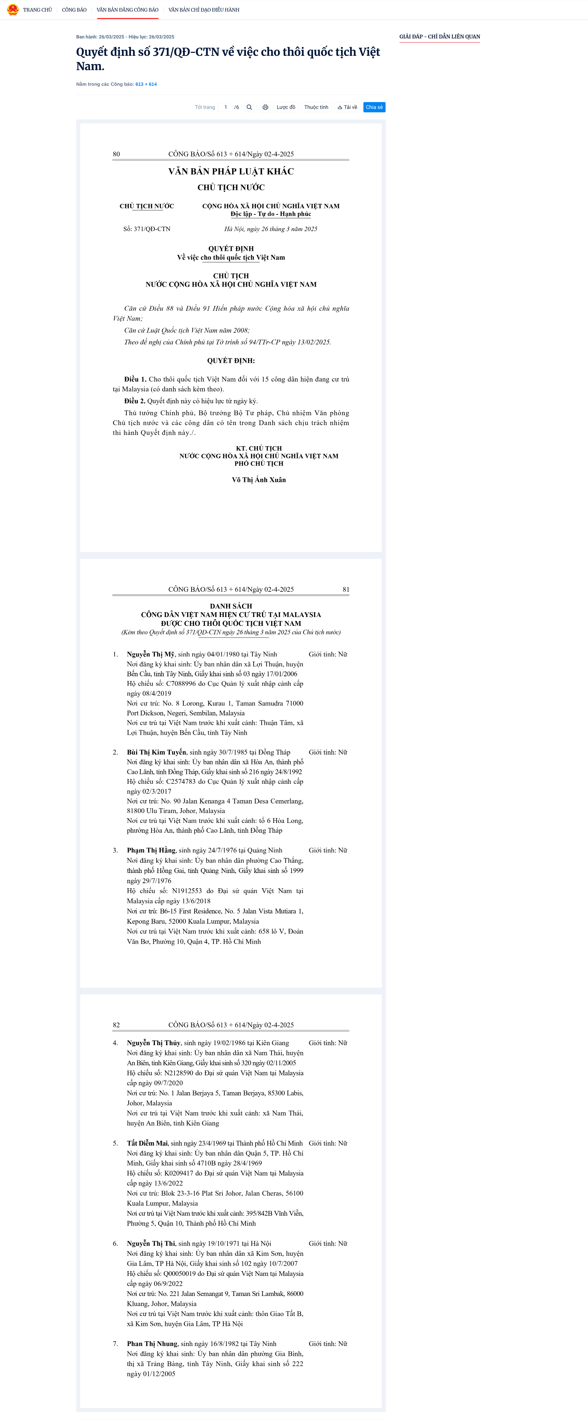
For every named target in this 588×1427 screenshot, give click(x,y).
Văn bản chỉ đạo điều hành (204, 10)
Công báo (74, 10)
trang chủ (37, 10)
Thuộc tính (316, 107)
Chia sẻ (374, 107)
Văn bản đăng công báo (128, 10)
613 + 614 (146, 84)
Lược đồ (286, 107)
